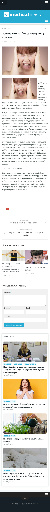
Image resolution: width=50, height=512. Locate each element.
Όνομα (7, 308)
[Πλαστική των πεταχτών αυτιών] (36, 257)
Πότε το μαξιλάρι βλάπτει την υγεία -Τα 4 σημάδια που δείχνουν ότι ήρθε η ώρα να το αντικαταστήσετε (23, 476)
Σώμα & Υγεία (30, 364)
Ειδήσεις (6, 28)
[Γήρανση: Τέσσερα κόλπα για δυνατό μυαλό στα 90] (25, 423)
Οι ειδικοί (18, 364)
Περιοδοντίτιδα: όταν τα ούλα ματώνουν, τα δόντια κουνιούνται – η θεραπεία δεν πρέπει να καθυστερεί (23, 370)
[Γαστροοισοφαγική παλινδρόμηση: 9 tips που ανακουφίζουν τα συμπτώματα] (25, 389)
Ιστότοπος (8, 316)
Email (29, 308)
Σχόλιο (7, 292)
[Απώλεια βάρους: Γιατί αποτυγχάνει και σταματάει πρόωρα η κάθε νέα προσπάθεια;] (13, 255)
